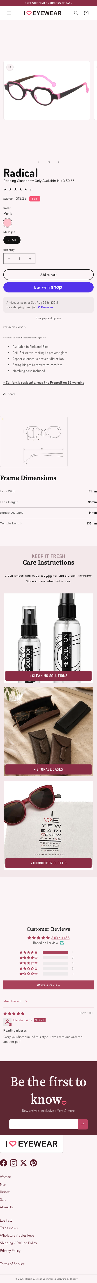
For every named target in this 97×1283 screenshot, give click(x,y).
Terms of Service (12, 1263)
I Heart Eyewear (33, 1278)
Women (5, 1177)
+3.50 (12, 240)
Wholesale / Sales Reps (17, 1235)
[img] (14, 1013)
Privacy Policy (10, 1250)
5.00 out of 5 (60, 938)
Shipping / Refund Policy (18, 1243)
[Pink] (7, 223)
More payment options (48, 318)
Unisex (5, 1192)
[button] (9, 13)
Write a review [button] (48, 985)
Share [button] (12, 394)
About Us (7, 1207)
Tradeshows (9, 1228)
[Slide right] (58, 162)
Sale (3, 1199)
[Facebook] (3, 1162)
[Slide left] (39, 162)
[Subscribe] (83, 1124)
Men (3, 1184)
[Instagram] (13, 1162)
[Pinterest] (33, 1162)
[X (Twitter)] (23, 1162)
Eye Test (6, 1220)
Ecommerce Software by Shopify (60, 1278)
